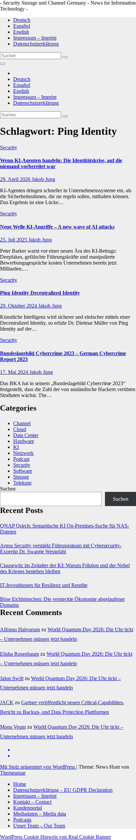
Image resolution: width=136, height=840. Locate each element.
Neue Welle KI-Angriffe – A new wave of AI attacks (57, 227)
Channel (22, 423)
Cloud (19, 429)
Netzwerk (23, 453)
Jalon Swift (11, 678)
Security (8, 147)
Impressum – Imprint (34, 38)
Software (22, 471)
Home (19, 784)
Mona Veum (13, 727)
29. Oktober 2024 (19, 306)
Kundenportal (27, 808)
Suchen (8, 489)
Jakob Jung (43, 179)
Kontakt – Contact (32, 802)
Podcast (21, 459)
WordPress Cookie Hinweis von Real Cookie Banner (55, 837)
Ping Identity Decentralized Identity (40, 293)
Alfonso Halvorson (20, 629)
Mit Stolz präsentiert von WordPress (38, 767)
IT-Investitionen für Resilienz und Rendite (43, 585)
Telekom (22, 483)
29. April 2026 (16, 179)
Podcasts (22, 819)
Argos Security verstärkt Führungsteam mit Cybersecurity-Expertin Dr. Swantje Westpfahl (60, 548)
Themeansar (12, 773)
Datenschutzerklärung (36, 44)
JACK (7, 702)
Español (21, 26)
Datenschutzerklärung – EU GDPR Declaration (63, 790)
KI (16, 447)
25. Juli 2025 (14, 239)
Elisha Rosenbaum (19, 654)
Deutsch (21, 20)
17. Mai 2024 (14, 372)
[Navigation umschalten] (2, 64)
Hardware (23, 441)
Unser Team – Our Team (39, 825)
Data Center (25, 435)
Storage (21, 477)
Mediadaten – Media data (39, 814)
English (21, 32)
